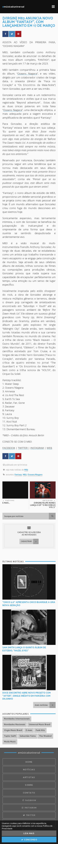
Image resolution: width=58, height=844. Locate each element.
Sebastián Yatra (28, 736)
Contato (29, 793)
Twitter (30, 815)
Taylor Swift (10, 736)
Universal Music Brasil (39, 724)
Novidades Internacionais (17, 719)
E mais (29, 730)
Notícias (29, 770)
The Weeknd (45, 736)
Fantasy (18, 474)
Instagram (30, 807)
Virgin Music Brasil (13, 730)
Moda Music (10, 742)
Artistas (29, 777)
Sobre (29, 785)
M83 (26, 470)
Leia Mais (29, 833)
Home (29, 762)
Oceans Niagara (27, 73)
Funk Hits (40, 730)
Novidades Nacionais (14, 724)
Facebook (30, 800)
